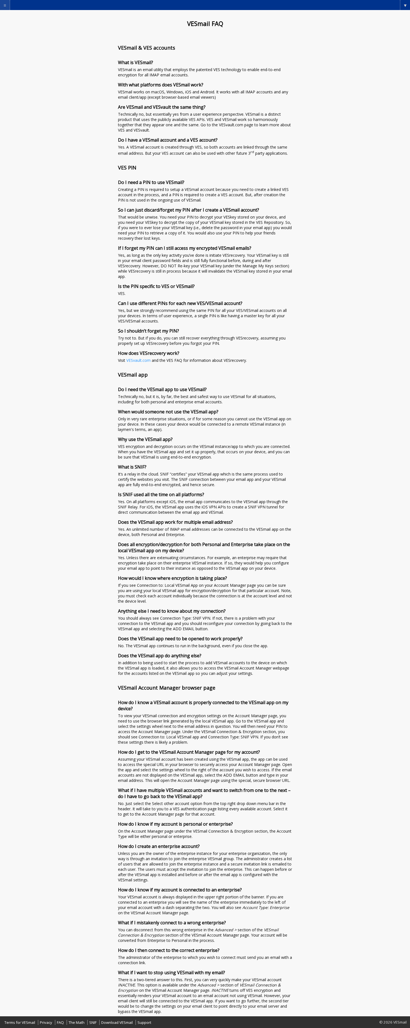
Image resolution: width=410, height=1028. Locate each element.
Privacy (46, 1022)
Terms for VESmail (19, 1022)
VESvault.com (138, 360)
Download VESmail (117, 1022)
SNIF (93, 1022)
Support (144, 1022)
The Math (77, 1022)
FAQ (60, 1022)
